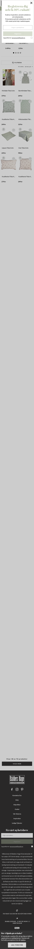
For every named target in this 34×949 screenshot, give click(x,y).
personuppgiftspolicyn (18, 38)
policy (23, 940)
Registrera (17, 34)
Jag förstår (17, 945)
